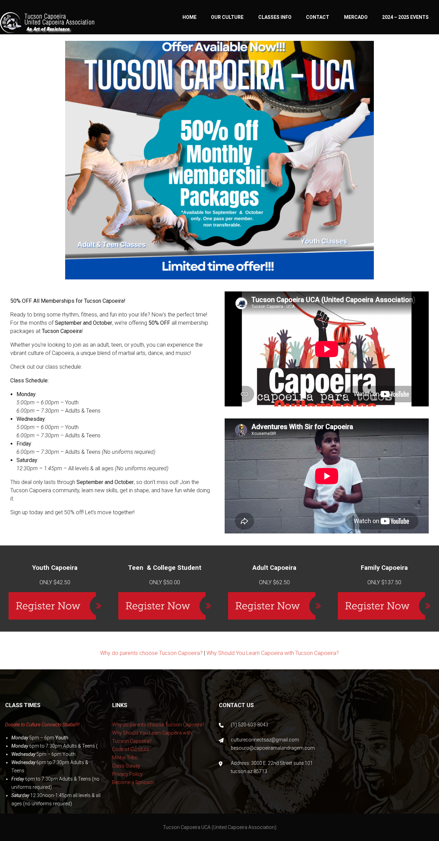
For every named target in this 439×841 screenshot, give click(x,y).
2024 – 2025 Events (405, 17)
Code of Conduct (130, 749)
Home (189, 17)
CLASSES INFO (275, 17)
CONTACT (317, 17)
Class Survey (126, 766)
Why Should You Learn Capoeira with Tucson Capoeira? (272, 653)
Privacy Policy (127, 774)
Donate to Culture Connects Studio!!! (42, 724)
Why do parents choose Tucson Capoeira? (151, 653)
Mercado (356, 17)
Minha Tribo (125, 757)
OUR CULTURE (227, 17)
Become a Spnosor (133, 782)
